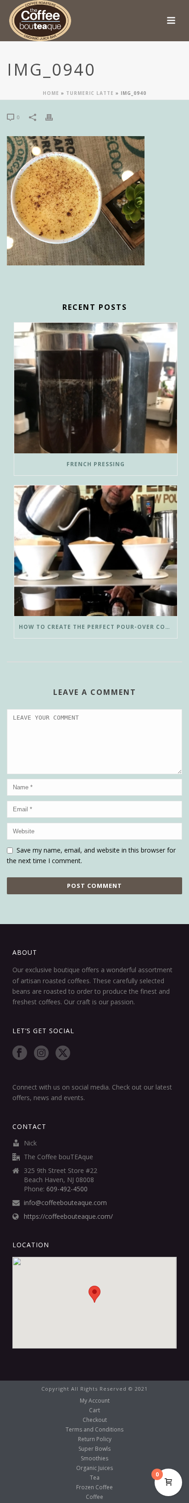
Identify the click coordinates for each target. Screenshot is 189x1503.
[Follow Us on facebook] (19, 1053)
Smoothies (94, 1458)
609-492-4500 (67, 1189)
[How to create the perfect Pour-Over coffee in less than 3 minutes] (95, 550)
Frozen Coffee (94, 1487)
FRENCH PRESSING (96, 464)
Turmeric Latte (90, 93)
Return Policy (94, 1439)
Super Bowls (94, 1449)
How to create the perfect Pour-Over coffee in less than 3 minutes (98, 627)
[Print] (53, 116)
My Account (95, 1400)
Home (51, 93)
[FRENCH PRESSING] (95, 388)
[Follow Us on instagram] (41, 1053)
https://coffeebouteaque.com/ (68, 1216)
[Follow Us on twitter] (63, 1053)
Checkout (95, 1420)
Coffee (94, 1497)
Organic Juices (94, 1468)
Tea (95, 1477)
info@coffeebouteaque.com (65, 1203)
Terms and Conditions (94, 1429)
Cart (94, 1410)
